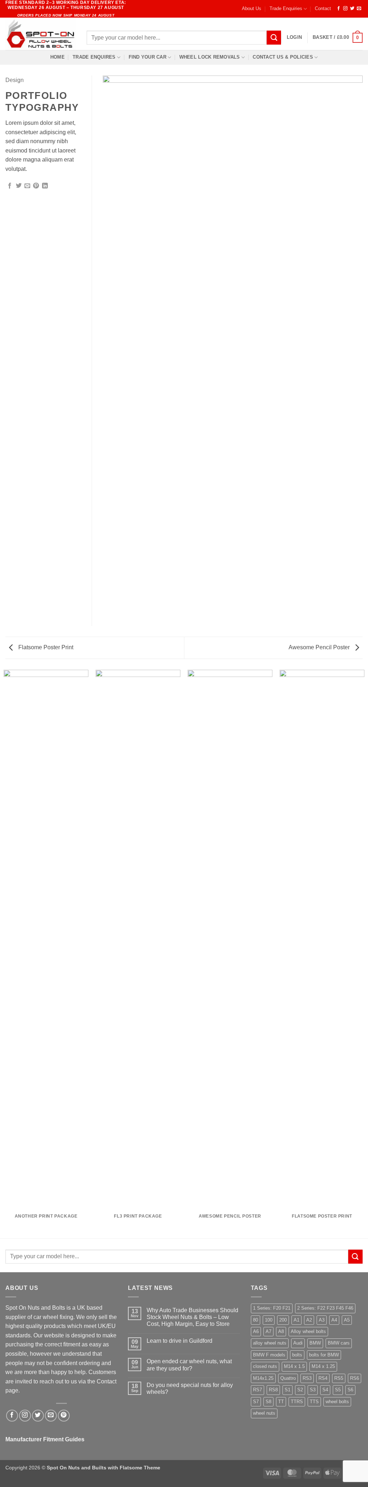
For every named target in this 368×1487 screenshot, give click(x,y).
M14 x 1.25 (323, 1366)
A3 (322, 1320)
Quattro (288, 1378)
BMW (315, 1343)
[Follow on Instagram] (345, 8)
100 (268, 1320)
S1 (287, 1389)
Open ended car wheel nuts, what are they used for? (189, 1364)
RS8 (273, 1389)
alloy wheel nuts (269, 1343)
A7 (268, 1331)
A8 (281, 1331)
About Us (251, 8)
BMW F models (269, 1355)
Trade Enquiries (286, 8)
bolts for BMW (324, 1355)
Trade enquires (94, 57)
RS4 (322, 1378)
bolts (297, 1355)
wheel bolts (337, 1401)
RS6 (354, 1378)
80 (255, 1320)
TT (281, 1401)
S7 (256, 1401)
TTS (314, 1401)
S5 (338, 1389)
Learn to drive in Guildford (179, 1341)
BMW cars (339, 1343)
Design (14, 80)
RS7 (257, 1389)
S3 (313, 1389)
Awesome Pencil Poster (320, 647)
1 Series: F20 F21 (271, 1308)
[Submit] (274, 38)
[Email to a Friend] (27, 186)
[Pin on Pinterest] (36, 186)
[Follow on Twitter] (352, 8)
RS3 (307, 1378)
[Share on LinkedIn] (45, 186)
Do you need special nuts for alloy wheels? (190, 1388)
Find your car (147, 57)
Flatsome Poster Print (45, 647)
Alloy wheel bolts (308, 1331)
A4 (334, 1320)
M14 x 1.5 (294, 1366)
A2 (309, 1320)
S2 (300, 1389)
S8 (268, 1401)
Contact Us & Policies (283, 57)
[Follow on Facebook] (338, 8)
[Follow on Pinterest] (64, 1416)
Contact (323, 8)
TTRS (297, 1401)
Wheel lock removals (209, 57)
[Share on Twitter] (19, 186)
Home (57, 57)
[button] (294, 37)
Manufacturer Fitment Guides (44, 1439)
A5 (347, 1320)
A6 (256, 1331)
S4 (325, 1389)
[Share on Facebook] (10, 186)
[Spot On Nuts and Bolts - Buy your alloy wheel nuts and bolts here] (40, 34)
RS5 (338, 1378)
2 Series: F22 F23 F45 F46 (325, 1308)
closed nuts (265, 1366)
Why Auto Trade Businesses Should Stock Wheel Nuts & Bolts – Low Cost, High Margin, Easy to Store (192, 1317)
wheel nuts (264, 1413)
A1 (296, 1320)
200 (283, 1320)
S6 (350, 1389)
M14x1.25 (263, 1378)
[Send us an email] (359, 8)
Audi (298, 1343)
